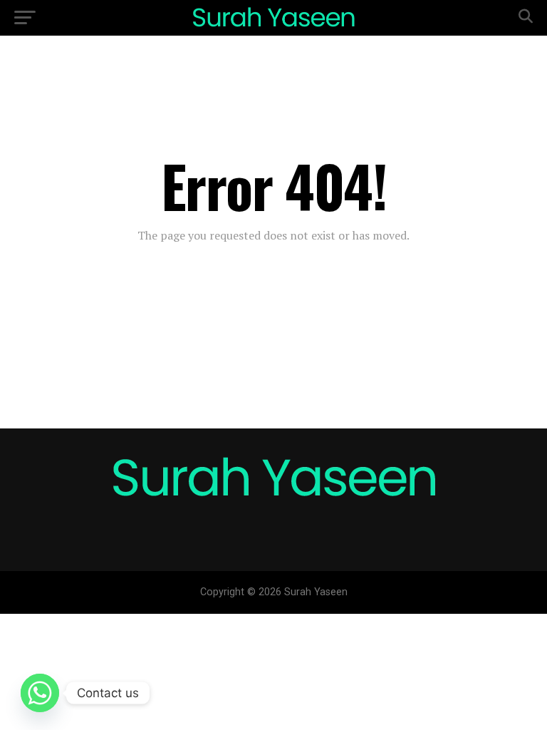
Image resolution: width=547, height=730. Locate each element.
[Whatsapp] (40, 693)
